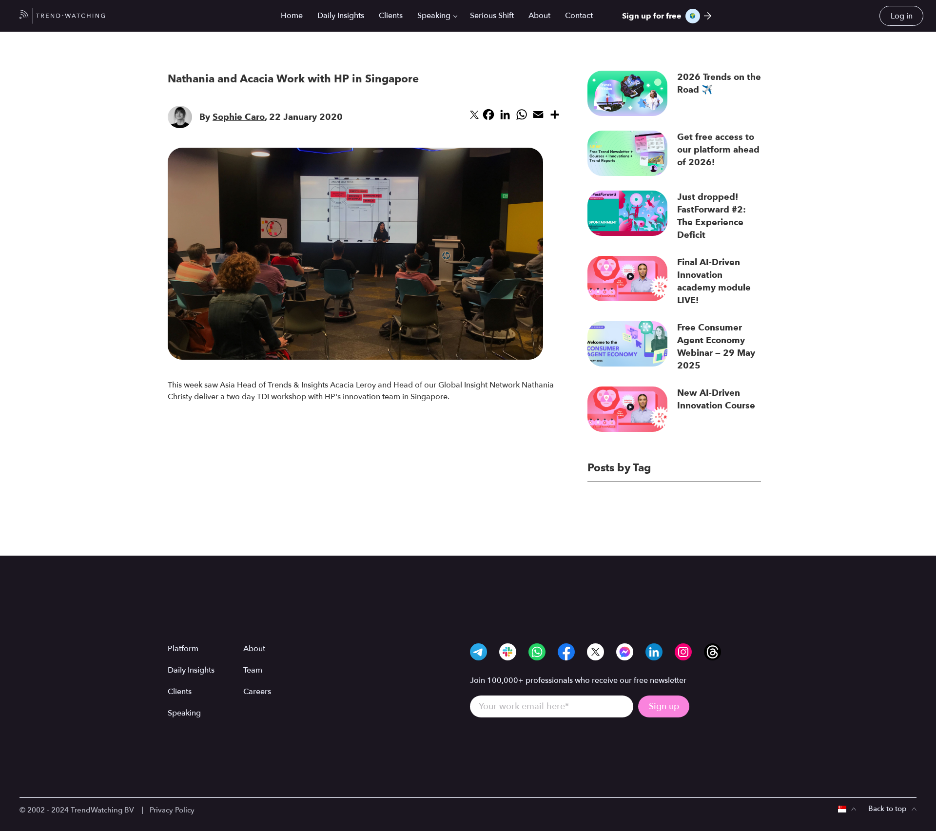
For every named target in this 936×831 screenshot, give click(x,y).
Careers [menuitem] (257, 691)
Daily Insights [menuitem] (340, 15)
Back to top (887, 808)
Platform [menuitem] (183, 648)
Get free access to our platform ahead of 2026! (718, 150)
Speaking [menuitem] (433, 15)
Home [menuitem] (292, 15)
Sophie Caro (239, 117)
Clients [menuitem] (391, 15)
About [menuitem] (539, 15)
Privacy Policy (172, 810)
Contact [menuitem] (579, 15)
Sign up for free (652, 16)
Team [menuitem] (252, 670)
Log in (902, 16)
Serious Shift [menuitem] (492, 15)
